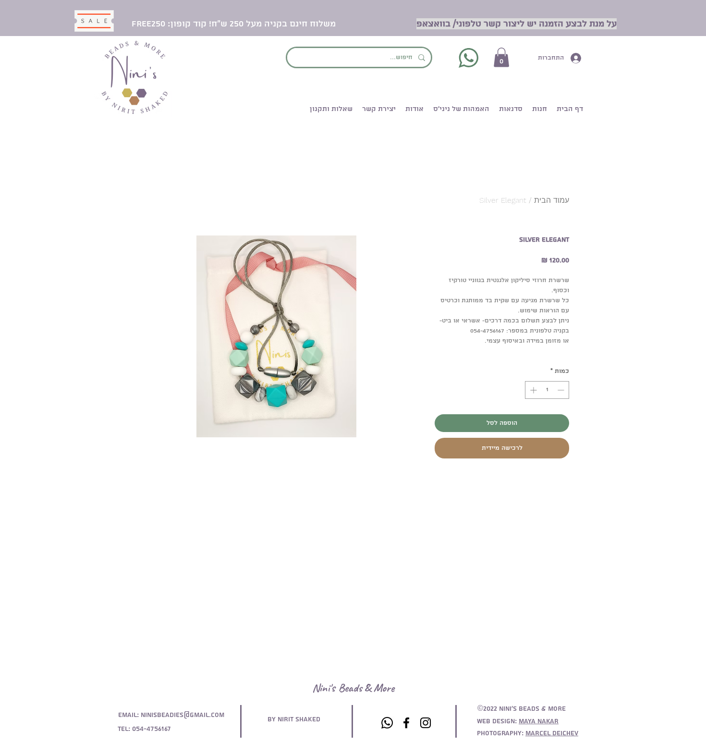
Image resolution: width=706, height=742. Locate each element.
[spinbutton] (547, 390)
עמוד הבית (551, 200)
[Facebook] (406, 723)
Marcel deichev (551, 733)
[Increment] (532, 390)
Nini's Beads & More (353, 687)
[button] (501, 57)
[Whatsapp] (387, 723)
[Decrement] (562, 390)
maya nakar (539, 721)
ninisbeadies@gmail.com (182, 715)
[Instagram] (425, 723)
